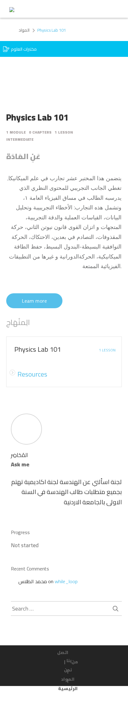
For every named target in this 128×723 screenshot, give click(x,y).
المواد (24, 30)
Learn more (34, 300)
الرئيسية (68, 685)
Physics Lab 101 (37, 349)
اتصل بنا (64, 653)
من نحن (71, 662)
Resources (32, 374)
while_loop (66, 581)
